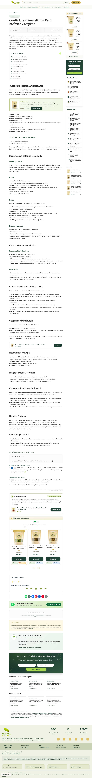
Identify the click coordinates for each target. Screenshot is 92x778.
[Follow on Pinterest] (76, 739)
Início (10, 12)
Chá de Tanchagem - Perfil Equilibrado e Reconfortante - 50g (37, 103)
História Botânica (16, 76)
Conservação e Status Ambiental (20, 73)
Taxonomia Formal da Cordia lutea (20, 56)
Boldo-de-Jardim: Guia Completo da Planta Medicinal (75, 119)
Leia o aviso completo (28, 628)
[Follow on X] (70, 739)
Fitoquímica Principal (17, 69)
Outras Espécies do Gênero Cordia (20, 64)
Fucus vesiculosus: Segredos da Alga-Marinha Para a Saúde (75, 98)
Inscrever (74, 72)
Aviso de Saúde (24, 747)
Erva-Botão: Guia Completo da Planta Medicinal (74, 155)
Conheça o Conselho (22, 647)
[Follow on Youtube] (87, 739)
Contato (40, 745)
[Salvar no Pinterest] (42, 596)
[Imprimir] (46, 596)
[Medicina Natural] (15, 2)
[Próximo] (38, 568)
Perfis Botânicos (16, 12)
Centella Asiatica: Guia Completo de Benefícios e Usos (75, 160)
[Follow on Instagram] (64, 739)
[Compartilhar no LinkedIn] (39, 596)
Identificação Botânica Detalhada (20, 59)
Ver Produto (55, 509)
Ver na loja (57, 345)
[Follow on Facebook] (58, 739)
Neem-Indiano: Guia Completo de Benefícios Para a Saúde (75, 92)
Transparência (38, 647)
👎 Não (19, 582)
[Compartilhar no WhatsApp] (26, 596)
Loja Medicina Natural (27, 774)
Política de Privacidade (61, 747)
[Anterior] (34, 568)
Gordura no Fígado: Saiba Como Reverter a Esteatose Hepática (75, 140)
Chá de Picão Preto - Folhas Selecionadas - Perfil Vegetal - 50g (53, 546)
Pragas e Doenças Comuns (18, 71)
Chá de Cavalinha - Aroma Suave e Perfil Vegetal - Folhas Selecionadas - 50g (19, 547)
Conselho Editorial (18, 29)
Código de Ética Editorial (44, 747)
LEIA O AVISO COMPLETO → (57, 759)
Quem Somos (76, 745)
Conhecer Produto (36, 108)
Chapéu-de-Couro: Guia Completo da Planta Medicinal (75, 103)
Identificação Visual (17, 78)
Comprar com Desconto (18, 558)
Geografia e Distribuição (18, 66)
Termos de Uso (76, 747)
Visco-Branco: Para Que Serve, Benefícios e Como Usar (75, 150)
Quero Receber (36, 669)
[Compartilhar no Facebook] (32, 596)
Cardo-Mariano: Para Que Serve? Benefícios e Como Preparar (75, 82)
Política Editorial (30, 647)
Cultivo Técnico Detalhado (18, 61)
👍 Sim (13, 582)
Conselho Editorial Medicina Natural (21, 717)
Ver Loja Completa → (74, 56)
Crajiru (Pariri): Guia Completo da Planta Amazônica (74, 87)
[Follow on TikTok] (82, 739)
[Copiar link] (29, 596)
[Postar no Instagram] (36, 596)
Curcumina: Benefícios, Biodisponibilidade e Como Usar (75, 145)
